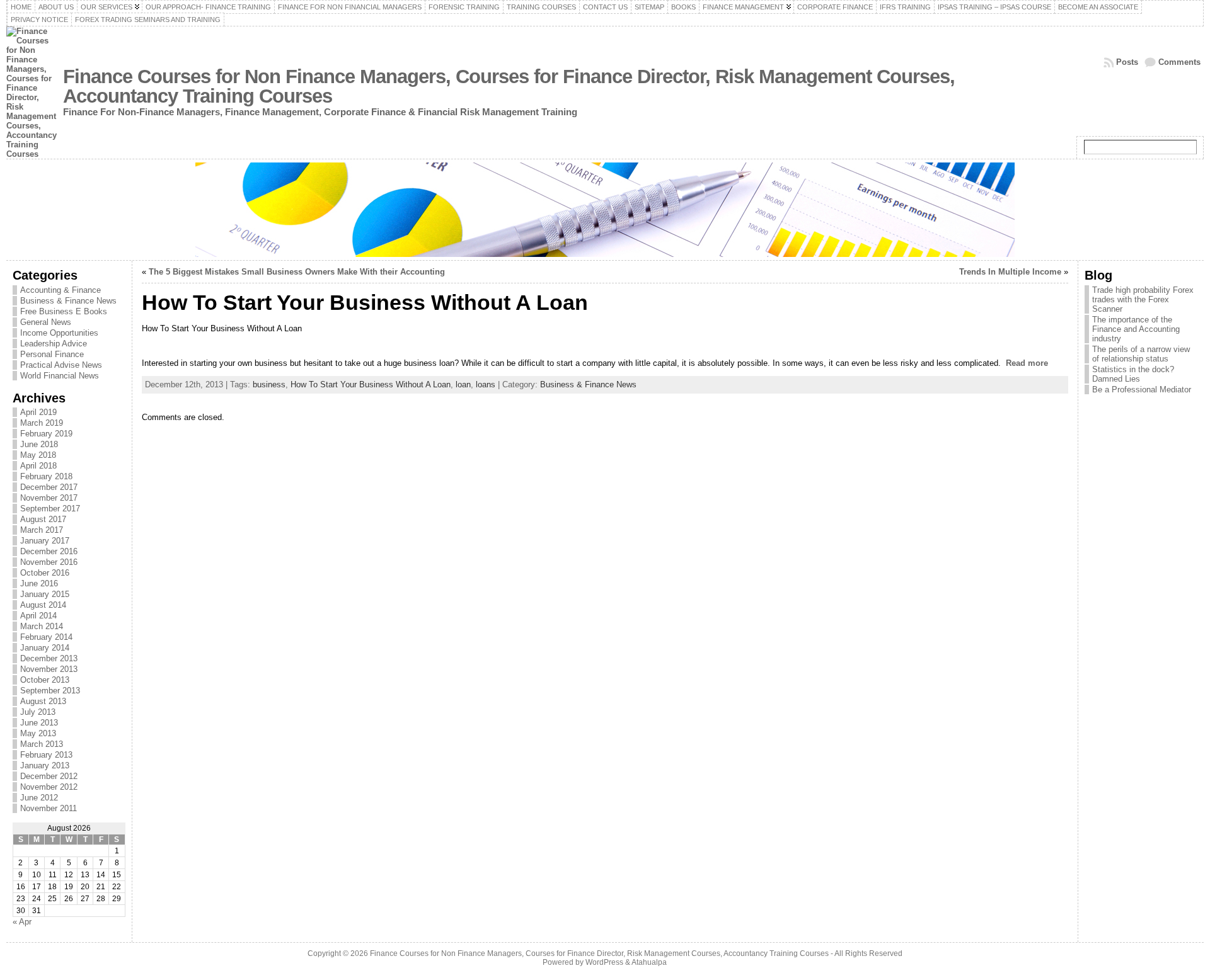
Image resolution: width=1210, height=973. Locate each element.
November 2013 (49, 669)
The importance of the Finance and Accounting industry (1136, 329)
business (269, 384)
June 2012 (39, 797)
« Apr (22, 921)
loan (463, 384)
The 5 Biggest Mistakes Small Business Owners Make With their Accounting (297, 271)
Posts (1127, 62)
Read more (1027, 363)
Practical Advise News (61, 365)
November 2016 (49, 562)
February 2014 (46, 637)
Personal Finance (52, 354)
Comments (1179, 62)
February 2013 (46, 755)
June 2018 (39, 444)
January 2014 (44, 647)
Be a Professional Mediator (1141, 389)
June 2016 (39, 583)
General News (45, 322)
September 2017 (50, 508)
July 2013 (37, 712)
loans (485, 384)
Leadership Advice (53, 343)
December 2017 (49, 487)
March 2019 (41, 423)
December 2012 (49, 776)
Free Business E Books (63, 311)
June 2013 (39, 722)
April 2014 (38, 615)
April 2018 (38, 465)
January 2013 (44, 765)
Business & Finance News (68, 300)
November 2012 (49, 787)
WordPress (604, 962)
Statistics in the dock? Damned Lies (1133, 374)
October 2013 (44, 680)
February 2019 (46, 433)
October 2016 (44, 573)
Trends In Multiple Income (1010, 271)
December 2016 (49, 551)
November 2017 (49, 498)
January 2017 (44, 540)
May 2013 (38, 733)
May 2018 (38, 455)
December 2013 (49, 658)
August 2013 (43, 701)
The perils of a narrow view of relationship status (1141, 353)
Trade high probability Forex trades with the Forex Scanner (1143, 299)
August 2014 (43, 605)
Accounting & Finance (60, 290)
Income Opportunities (59, 333)
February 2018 (46, 476)
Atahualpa (649, 962)
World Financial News (59, 375)
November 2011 (48, 808)
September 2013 (50, 690)
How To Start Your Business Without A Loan (371, 384)
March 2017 (41, 530)
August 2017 (43, 519)
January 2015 (44, 594)
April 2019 (38, 412)
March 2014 (41, 626)
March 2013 (41, 744)
